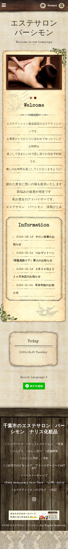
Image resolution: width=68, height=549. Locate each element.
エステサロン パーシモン (24, 526)
